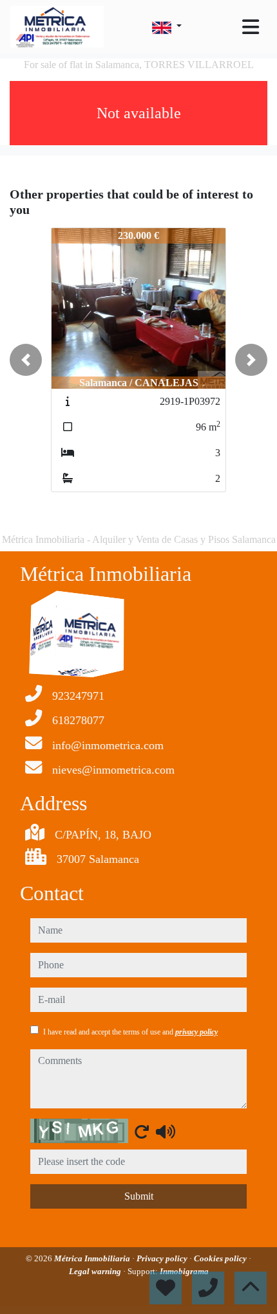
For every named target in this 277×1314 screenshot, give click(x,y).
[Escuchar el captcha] (165, 1131)
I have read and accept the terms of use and (130, 1031)
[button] (26, 360)
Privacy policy (163, 1258)
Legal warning (96, 1271)
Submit (138, 1196)
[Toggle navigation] (250, 27)
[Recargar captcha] (141, 1131)
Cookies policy (221, 1258)
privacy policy (196, 1031)
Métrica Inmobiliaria (93, 1258)
